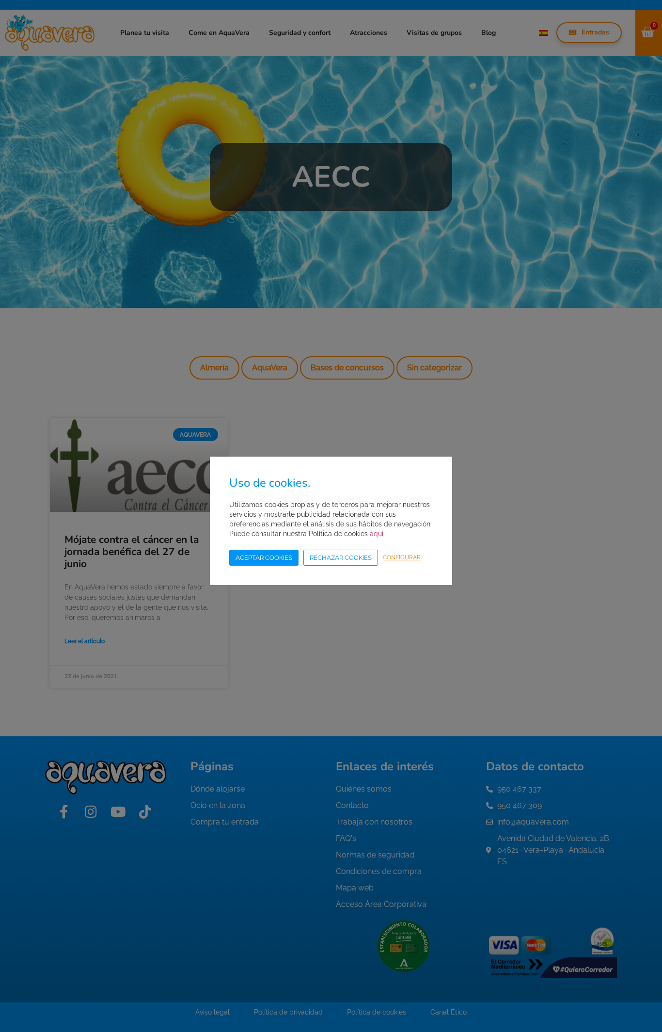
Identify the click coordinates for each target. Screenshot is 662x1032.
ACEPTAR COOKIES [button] (264, 557)
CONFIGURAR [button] (402, 557)
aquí (376, 534)
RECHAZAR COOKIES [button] (341, 557)
